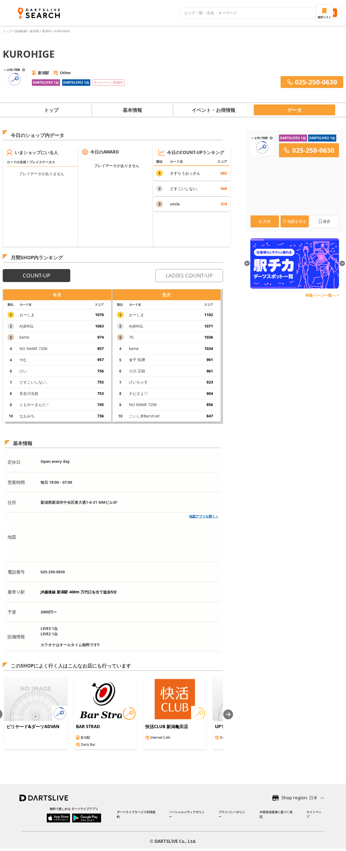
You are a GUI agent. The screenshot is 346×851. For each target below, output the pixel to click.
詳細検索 (21, 31)
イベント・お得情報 (213, 110)
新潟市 (46, 31)
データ (294, 110)
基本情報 (132, 110)
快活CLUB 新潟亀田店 (166, 726)
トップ (7, 31)
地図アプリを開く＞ (203, 516)
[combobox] (249, 13)
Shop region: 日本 (299, 798)
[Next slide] (228, 714)
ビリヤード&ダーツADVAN (32, 726)
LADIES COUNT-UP (189, 275)
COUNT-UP (36, 275)
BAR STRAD (88, 726)
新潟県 (34, 31)
